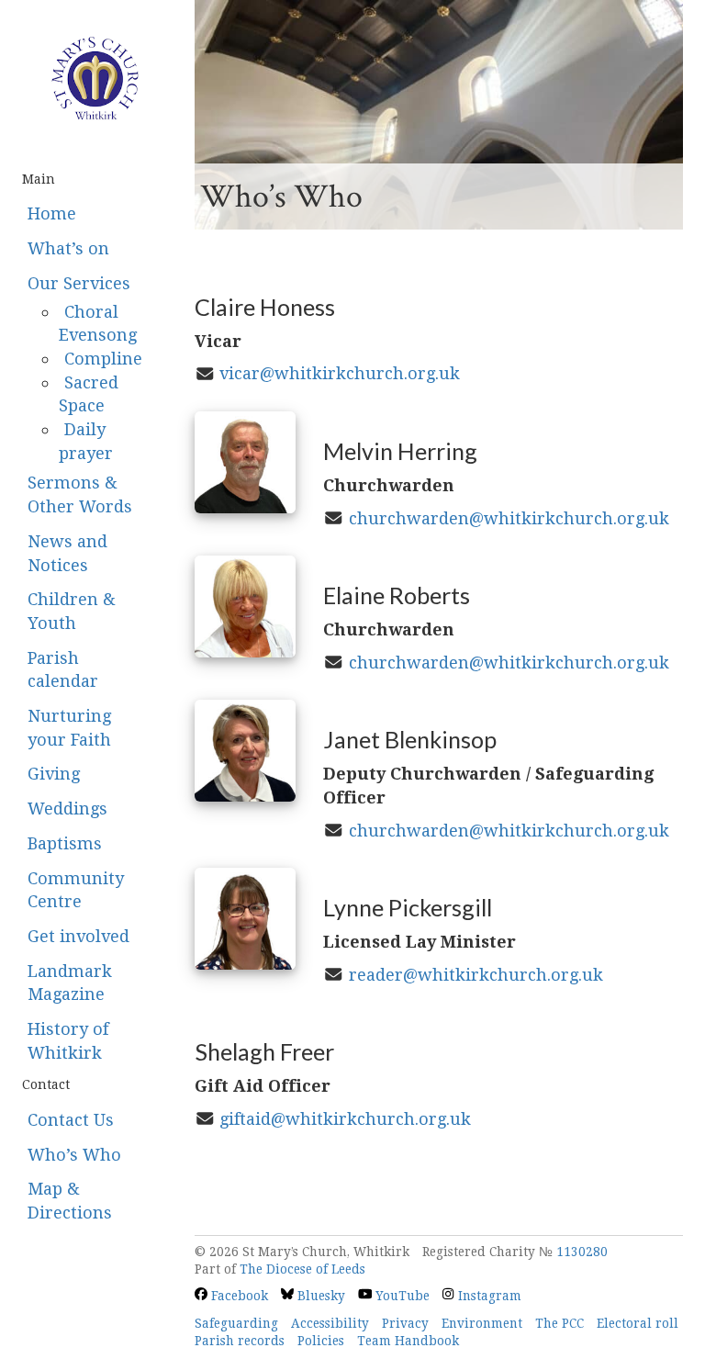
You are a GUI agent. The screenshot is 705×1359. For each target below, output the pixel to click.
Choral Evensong (98, 323)
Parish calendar (63, 669)
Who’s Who (74, 1154)
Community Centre (76, 890)
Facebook (237, 1295)
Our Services (79, 283)
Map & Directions (70, 1200)
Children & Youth (72, 611)
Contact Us (71, 1119)
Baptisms (65, 843)
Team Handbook (408, 1340)
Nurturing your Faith (69, 727)
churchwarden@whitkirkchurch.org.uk (509, 518)
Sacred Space (88, 394)
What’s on (68, 248)
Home (52, 213)
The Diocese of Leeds (302, 1269)
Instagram (487, 1295)
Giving (54, 773)
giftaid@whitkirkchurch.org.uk (345, 1119)
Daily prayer (86, 441)
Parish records (240, 1340)
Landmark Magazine (70, 983)
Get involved (78, 936)
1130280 (582, 1251)
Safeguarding (236, 1323)
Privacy (405, 1323)
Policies (320, 1340)
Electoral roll (637, 1323)
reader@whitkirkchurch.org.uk (476, 974)
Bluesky (319, 1295)
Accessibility (330, 1323)
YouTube (401, 1295)
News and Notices (67, 553)
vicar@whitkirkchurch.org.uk (339, 373)
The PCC (559, 1323)
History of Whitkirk (68, 1040)
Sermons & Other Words (80, 494)
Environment (482, 1323)
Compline (103, 358)
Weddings (67, 808)
